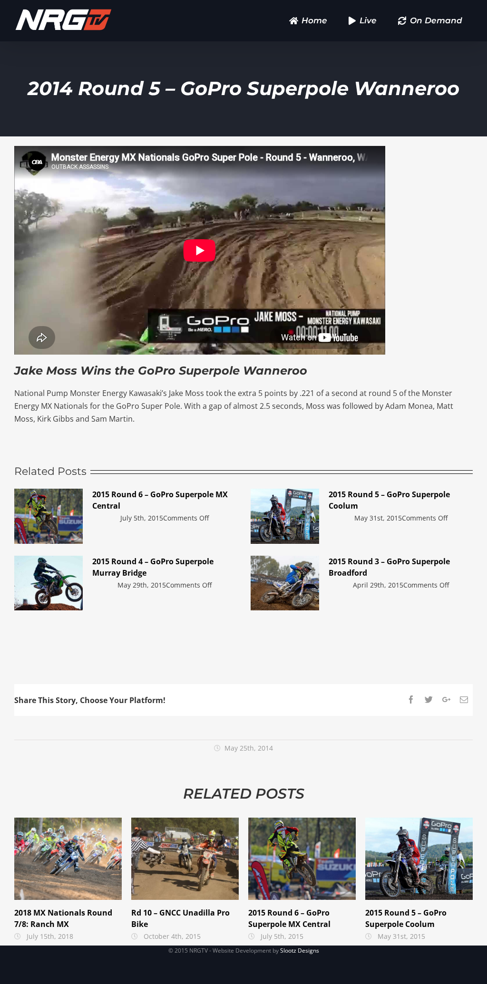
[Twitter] (429, 699)
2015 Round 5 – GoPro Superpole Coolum (419, 858)
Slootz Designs (299, 950)
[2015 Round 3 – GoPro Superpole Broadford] (285, 583)
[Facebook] (411, 699)
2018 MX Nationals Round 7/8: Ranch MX (68, 858)
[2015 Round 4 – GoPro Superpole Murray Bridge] (48, 583)
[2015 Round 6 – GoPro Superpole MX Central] (48, 516)
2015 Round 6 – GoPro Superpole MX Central (302, 858)
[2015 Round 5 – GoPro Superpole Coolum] (285, 516)
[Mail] (464, 699)
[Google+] (446, 699)
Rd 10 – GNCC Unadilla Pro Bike (185, 858)
